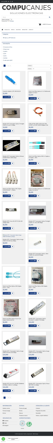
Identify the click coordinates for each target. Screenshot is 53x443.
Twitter (5, 423)
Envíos (4, 413)
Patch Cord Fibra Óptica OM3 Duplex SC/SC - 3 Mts (12, 286)
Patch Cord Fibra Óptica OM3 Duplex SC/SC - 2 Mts (38, 286)
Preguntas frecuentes (40, 410)
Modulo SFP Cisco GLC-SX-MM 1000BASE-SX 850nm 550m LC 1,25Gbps (13, 384)
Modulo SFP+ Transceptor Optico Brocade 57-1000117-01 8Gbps (37, 319)
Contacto (31, 29)
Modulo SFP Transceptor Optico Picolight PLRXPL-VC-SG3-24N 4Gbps (39, 221)
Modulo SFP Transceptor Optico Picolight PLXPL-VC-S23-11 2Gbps (13, 124)
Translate (12, 21)
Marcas (13, 29)
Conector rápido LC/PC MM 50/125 (12, 91)
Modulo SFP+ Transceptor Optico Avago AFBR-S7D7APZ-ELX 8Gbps (39, 351)
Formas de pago (6, 410)
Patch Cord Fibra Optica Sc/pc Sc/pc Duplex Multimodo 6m (12, 319)
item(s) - (47, 24)
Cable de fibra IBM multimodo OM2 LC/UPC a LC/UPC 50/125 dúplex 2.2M (38, 124)
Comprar (6, 97)
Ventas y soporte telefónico (42, 415)
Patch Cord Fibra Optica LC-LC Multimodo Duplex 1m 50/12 (39, 91)
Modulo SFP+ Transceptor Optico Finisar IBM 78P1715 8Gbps (39, 384)
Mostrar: (29, 68)
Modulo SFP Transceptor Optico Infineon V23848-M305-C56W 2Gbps (13, 156)
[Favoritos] (12, 97)
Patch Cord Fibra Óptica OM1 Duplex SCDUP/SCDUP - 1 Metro (12, 189)
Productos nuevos (23, 415)
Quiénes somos (6, 408)
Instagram (6, 425)
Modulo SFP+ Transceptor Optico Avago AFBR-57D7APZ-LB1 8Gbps (13, 351)
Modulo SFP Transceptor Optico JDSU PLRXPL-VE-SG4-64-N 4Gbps (38, 254)
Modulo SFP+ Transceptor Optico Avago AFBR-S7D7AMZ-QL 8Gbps (13, 240)
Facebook (6, 420)
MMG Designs (35, 433)
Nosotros (18, 29)
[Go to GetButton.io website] (3, 441)
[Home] (3, 29)
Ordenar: (30, 65)
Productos (7, 29)
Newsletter (24, 29)
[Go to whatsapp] (3, 439)
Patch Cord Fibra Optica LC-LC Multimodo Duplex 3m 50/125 (39, 189)
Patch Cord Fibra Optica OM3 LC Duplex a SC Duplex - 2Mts (39, 156)
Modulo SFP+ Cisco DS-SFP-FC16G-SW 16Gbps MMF (12, 221)
